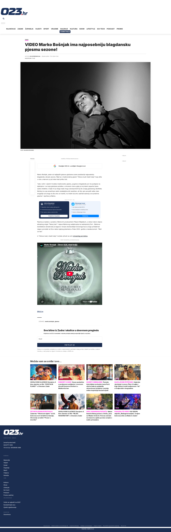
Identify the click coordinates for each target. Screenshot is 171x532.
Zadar (6, 465)
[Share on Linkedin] (32, 175)
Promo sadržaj (8, 495)
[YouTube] (5, 4)
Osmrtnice (7, 514)
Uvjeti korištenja (74, 525)
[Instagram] (7, 4)
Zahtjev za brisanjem (86, 525)
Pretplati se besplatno (54, 216)
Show (26, 39)
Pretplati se (70, 345)
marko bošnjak (49, 321)
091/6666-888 (16, 447)
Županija (6, 468)
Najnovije (7, 460)
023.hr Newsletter (49, 203)
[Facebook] (2, 4)
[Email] (32, 192)
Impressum (47, 525)
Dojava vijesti (97, 525)
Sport (5, 470)
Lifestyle (6, 487)
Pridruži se (85, 216)
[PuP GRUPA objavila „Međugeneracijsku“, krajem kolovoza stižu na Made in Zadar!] (127, 401)
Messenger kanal (80, 203)
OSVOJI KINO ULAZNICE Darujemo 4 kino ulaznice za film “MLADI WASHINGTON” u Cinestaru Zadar (71, 414)
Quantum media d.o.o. (88, 529)
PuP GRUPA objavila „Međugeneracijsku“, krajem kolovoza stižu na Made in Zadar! (127, 414)
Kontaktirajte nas (9, 505)
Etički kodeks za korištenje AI (60, 525)
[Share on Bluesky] (32, 188)
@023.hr (40, 311)
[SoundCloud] (13, 4)
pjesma (57, 321)
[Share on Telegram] (32, 180)
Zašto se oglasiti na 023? (12, 502)
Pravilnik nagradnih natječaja (111, 525)
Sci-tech (6, 490)
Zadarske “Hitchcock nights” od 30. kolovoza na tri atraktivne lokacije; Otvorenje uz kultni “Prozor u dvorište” (42, 417)
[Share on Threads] (32, 184)
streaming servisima (80, 236)
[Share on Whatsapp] (32, 171)
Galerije (6, 475)
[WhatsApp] (16, 4)
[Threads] (18, 4)
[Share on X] (32, 167)
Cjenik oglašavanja (10, 507)
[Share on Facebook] (32, 162)
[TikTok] (10, 4)
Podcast (6, 492)
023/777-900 (8, 445)
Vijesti (6, 463)
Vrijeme (6, 473)
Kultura (6, 482)
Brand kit (123, 525)
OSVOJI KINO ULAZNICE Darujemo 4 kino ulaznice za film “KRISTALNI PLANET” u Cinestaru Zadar (43, 384)
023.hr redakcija (35, 56)
